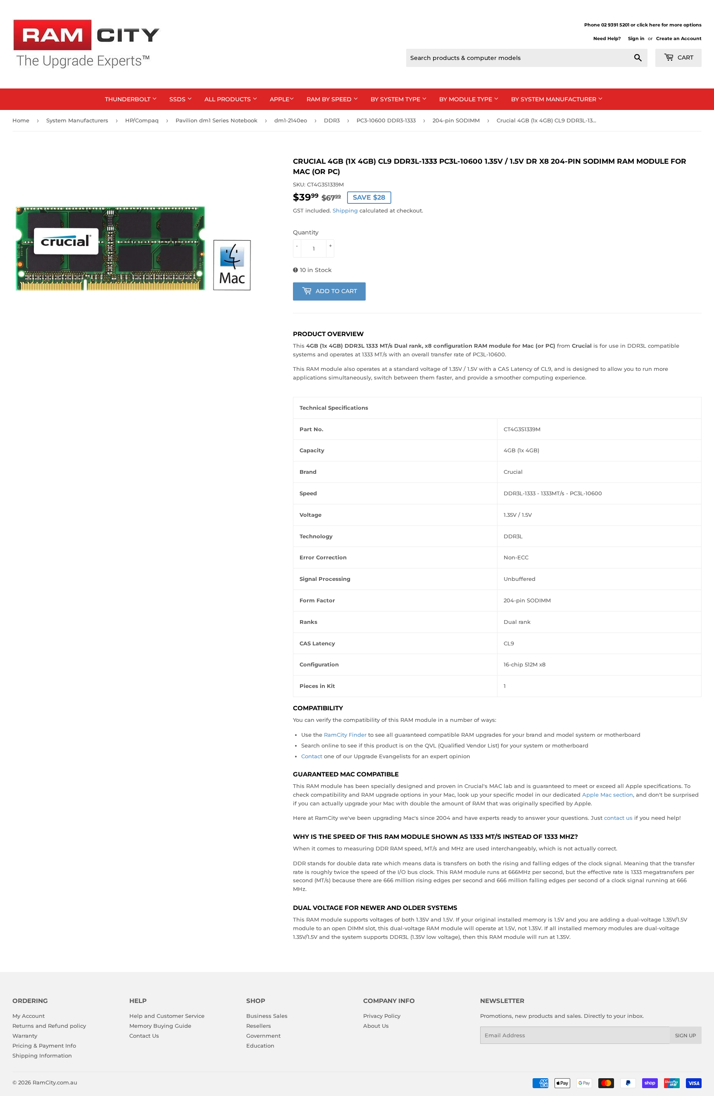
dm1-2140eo (290, 120)
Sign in (636, 38)
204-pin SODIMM (456, 120)
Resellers (258, 1025)
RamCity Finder (345, 734)
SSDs (178, 99)
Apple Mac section (607, 794)
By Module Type (466, 99)
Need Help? (607, 38)
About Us (376, 1025)
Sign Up (685, 1035)
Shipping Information (42, 1055)
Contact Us (144, 1035)
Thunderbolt (128, 99)
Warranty (24, 1035)
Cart (684, 57)
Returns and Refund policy (49, 1025)
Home (20, 120)
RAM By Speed (330, 99)
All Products (228, 99)
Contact (311, 756)
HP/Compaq (142, 120)
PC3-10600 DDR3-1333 (386, 120)
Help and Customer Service (167, 1015)
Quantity (306, 232)
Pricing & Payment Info (44, 1045)
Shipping (345, 210)
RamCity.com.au (55, 1082)
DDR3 (332, 120)
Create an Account (679, 38)
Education (260, 1045)
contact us (618, 817)
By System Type (396, 99)
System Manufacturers (77, 120)
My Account (28, 1015)
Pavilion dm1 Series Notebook (216, 120)
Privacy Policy (381, 1015)
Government (263, 1035)
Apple (279, 99)
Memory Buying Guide (160, 1025)
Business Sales (267, 1015)
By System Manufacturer (554, 99)
